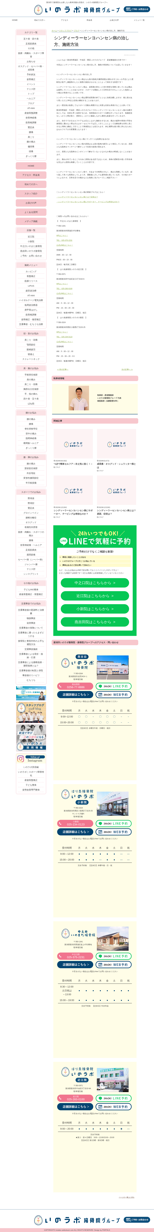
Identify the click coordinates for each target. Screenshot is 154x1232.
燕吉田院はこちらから (93, 622)
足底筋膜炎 (31, 43)
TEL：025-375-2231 (64, 240)
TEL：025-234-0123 (64, 337)
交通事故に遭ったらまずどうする (31, 634)
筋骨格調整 (31, 122)
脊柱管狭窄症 (31, 429)
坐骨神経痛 (31, 118)
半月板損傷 (31, 483)
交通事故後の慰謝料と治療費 (31, 612)
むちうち (31, 680)
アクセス (64, 20)
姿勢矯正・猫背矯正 (31, 319)
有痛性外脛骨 (31, 527)
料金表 (89, 20)
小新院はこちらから (93, 609)
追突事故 (31, 623)
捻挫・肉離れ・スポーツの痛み (31, 534)
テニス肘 (31, 89)
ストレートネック (31, 359)
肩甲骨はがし (31, 310)
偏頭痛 (31, 146)
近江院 (31, 236)
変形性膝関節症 (31, 478)
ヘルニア (31, 98)
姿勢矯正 (31, 79)
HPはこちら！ (62, 235)
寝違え (31, 354)
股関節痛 (31, 555)
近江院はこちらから (93, 596)
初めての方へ (39, 20)
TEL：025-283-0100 (64, 289)
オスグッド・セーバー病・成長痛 (31, 68)
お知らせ (31, 61)
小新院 (31, 241)
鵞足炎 (31, 127)
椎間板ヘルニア (31, 443)
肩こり (31, 137)
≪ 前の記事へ (62, 369)
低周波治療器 (31, 305)
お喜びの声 (114, 20)
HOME (15, 20)
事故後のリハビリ (31, 675)
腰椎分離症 (31, 517)
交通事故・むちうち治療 (31, 324)
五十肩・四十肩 (31, 39)
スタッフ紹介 (31, 193)
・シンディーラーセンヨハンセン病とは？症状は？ (77, 197)
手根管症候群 (31, 375)
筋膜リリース (31, 281)
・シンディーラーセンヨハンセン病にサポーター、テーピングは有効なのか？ (88, 202)
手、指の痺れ (31, 394)
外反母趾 (31, 473)
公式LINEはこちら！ (64, 245)
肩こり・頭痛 (31, 340)
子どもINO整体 (31, 589)
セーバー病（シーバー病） (31, 559)
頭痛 (31, 151)
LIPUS (31, 286)
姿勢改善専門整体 (31, 790)
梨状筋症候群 (31, 468)
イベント (31, 84)
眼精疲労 (31, 349)
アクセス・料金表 (31, 175)
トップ (31, 94)
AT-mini (31, 108)
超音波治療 (31, 290)
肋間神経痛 (31, 438)
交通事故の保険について (31, 628)
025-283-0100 (76, 1098)
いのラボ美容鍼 (31, 767)
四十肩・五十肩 (31, 399)
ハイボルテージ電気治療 (31, 300)
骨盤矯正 (31, 276)
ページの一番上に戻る (126, 1197)
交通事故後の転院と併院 (31, 670)
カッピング (31, 271)
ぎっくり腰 (31, 156)
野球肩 (31, 498)
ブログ (57, 467)
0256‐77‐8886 (76, 686)
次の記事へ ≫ (127, 369)
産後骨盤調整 (31, 113)
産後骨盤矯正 (31, 780)
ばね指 (31, 403)
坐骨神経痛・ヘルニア (31, 545)
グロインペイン (31, 513)
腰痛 (31, 132)
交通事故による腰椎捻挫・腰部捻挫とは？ (31, 664)
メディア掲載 (31, 221)
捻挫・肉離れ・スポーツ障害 (31, 55)
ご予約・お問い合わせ (31, 256)
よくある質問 (31, 212)
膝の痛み (31, 142)
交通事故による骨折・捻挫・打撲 (31, 656)
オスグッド (31, 522)
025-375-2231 (76, 956)
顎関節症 (31, 345)
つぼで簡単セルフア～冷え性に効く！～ (73, 464)
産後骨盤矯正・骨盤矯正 (31, 594)
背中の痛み (31, 433)
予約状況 (31, 74)
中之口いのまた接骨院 (31, 246)
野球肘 (31, 503)
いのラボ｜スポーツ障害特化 (31, 774)
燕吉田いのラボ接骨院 (31, 251)
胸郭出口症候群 (31, 389)
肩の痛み (31, 379)
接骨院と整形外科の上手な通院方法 (31, 643)
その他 (31, 48)
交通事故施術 (31, 649)
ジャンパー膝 (31, 564)
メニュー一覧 (139, 20)
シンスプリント (31, 574)
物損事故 (31, 618)
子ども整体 (31, 785)
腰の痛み (31, 419)
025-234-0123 (76, 823)
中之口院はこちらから (93, 583)
